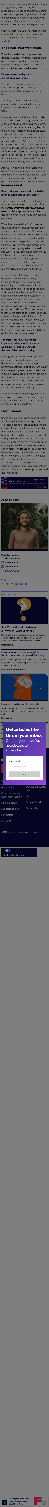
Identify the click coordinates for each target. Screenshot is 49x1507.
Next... (24, 774)
